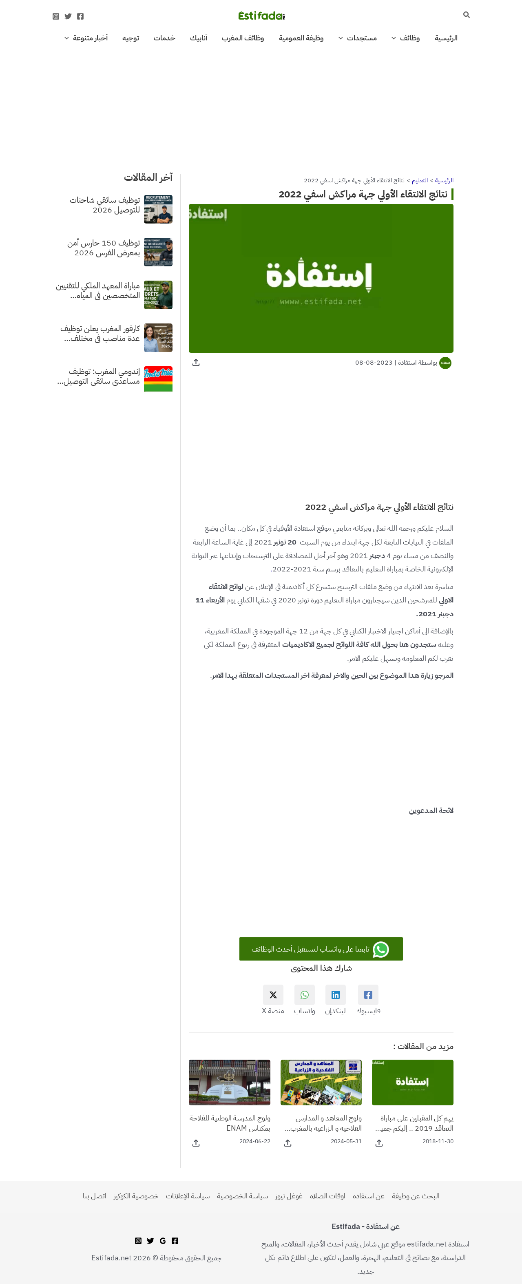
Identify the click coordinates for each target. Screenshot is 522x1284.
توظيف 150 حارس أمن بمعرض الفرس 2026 (103, 247)
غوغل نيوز (289, 1195)
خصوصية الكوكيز (136, 1195)
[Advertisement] (261, 106)
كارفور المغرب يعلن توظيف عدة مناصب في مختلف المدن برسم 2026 (100, 333)
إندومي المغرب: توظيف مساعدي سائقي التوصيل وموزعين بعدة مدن (102, 376)
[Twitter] (68, 16)
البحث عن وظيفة (416, 1195)
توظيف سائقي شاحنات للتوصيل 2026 (105, 205)
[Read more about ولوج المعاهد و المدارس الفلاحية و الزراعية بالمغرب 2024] (321, 1081)
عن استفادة (369, 1195)
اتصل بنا (94, 1195)
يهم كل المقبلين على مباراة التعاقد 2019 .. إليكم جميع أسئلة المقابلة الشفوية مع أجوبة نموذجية (415, 1123)
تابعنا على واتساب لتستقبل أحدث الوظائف (311, 948)
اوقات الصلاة (327, 1195)
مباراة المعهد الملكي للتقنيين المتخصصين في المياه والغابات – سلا (98, 290)
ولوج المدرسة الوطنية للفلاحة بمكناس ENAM (230, 1123)
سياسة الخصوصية (242, 1195)
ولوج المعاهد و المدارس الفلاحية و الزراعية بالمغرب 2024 (326, 1123)
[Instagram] (56, 16)
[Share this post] (196, 362)
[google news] (162, 1240)
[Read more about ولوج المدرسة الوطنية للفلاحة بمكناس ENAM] (229, 1081)
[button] (466, 15)
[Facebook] (80, 16)
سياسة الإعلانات (188, 1195)
